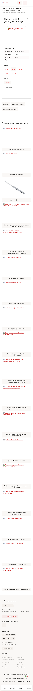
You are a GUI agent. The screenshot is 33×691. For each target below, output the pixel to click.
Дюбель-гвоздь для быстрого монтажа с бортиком (16, 486)
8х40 (20, 69)
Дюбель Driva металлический (16, 564)
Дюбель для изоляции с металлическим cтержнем (16, 252)
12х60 (14, 73)
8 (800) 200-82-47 (8, 638)
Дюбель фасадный (16, 200)
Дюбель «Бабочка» (16, 175)
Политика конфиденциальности (16, 678)
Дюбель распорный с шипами (16, 329)
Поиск (5, 688)
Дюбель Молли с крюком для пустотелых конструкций (16, 381)
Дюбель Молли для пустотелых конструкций (16, 434)
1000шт (7, 82)
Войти (20, 688)
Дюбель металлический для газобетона (17, 589)
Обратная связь (25, 3)
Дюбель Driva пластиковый (16, 539)
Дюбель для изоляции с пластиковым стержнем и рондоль (16, 225)
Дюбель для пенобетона (16, 149)
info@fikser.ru (7, 648)
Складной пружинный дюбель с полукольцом (16, 354)
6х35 (13, 69)
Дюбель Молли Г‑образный (16, 461)
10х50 (7, 73)
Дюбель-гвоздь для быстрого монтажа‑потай (16, 513)
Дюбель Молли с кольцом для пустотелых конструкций (16, 408)
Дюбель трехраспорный (16, 303)
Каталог (12, 688)
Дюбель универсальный (16, 278)
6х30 (6, 69)
